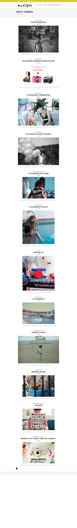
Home (17, 14)
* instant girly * (34, 171)
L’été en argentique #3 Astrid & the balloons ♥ (38, 134)
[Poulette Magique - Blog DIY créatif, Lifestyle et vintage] (24, 5)
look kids (42, 330)
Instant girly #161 (38, 252)
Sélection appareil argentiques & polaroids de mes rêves (38, 61)
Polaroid (43, 403)
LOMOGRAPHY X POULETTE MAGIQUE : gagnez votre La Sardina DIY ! (38, 438)
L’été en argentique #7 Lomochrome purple (38, 95)
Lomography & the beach (38, 332)
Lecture (41, 403)
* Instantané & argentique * (38, 20)
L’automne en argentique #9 (38, 22)
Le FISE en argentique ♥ (38, 299)
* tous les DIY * (42, 436)
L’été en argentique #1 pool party (38, 207)
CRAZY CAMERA (38, 405)
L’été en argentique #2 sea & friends (38, 173)
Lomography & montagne (38, 372)
